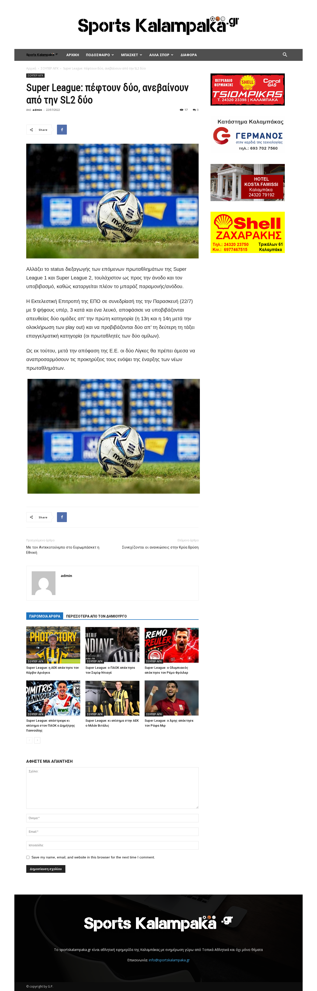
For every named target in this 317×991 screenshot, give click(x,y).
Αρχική (31, 68)
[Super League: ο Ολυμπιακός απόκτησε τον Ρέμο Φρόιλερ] (172, 645)
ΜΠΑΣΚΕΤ (129, 54)
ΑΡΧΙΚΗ (72, 54)
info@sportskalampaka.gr (169, 960)
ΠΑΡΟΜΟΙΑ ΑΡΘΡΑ (44, 616)
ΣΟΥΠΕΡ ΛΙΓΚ (49, 68)
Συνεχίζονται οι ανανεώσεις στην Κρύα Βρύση (160, 547)
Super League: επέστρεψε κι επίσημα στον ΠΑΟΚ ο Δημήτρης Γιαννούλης (50, 725)
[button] (285, 55)
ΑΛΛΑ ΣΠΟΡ (159, 54)
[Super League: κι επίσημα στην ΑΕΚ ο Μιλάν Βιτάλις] (112, 697)
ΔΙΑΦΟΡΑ (189, 54)
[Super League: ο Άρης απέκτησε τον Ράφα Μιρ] (172, 697)
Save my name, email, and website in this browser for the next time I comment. (93, 857)
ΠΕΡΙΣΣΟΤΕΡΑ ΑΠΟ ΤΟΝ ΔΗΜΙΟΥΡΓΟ (96, 616)
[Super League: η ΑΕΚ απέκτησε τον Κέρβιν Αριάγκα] (53, 645)
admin (37, 110)
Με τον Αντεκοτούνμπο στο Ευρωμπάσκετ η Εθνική (62, 550)
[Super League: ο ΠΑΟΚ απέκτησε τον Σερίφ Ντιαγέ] (112, 645)
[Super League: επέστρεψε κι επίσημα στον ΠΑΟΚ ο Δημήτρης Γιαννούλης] (53, 697)
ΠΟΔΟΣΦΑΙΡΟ (98, 54)
